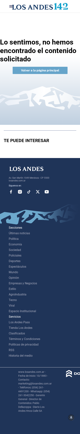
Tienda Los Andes (20, 328)
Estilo (12, 289)
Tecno (13, 300)
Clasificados (17, 333)
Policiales (15, 255)
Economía (15, 244)
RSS (11, 350)
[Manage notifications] (71, 417)
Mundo (13, 272)
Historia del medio (21, 355)
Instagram (20, 192)
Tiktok (29, 192)
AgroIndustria (17, 294)
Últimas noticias (19, 233)
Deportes (14, 261)
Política (14, 239)
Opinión (14, 278)
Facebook (11, 192)
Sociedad (15, 250)
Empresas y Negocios (23, 283)
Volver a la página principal (40, 70)
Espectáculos (17, 266)
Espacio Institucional (22, 311)
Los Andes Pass (19, 322)
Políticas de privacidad (24, 344)
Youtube (46, 192)
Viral (12, 305)
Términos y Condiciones (24, 339)
